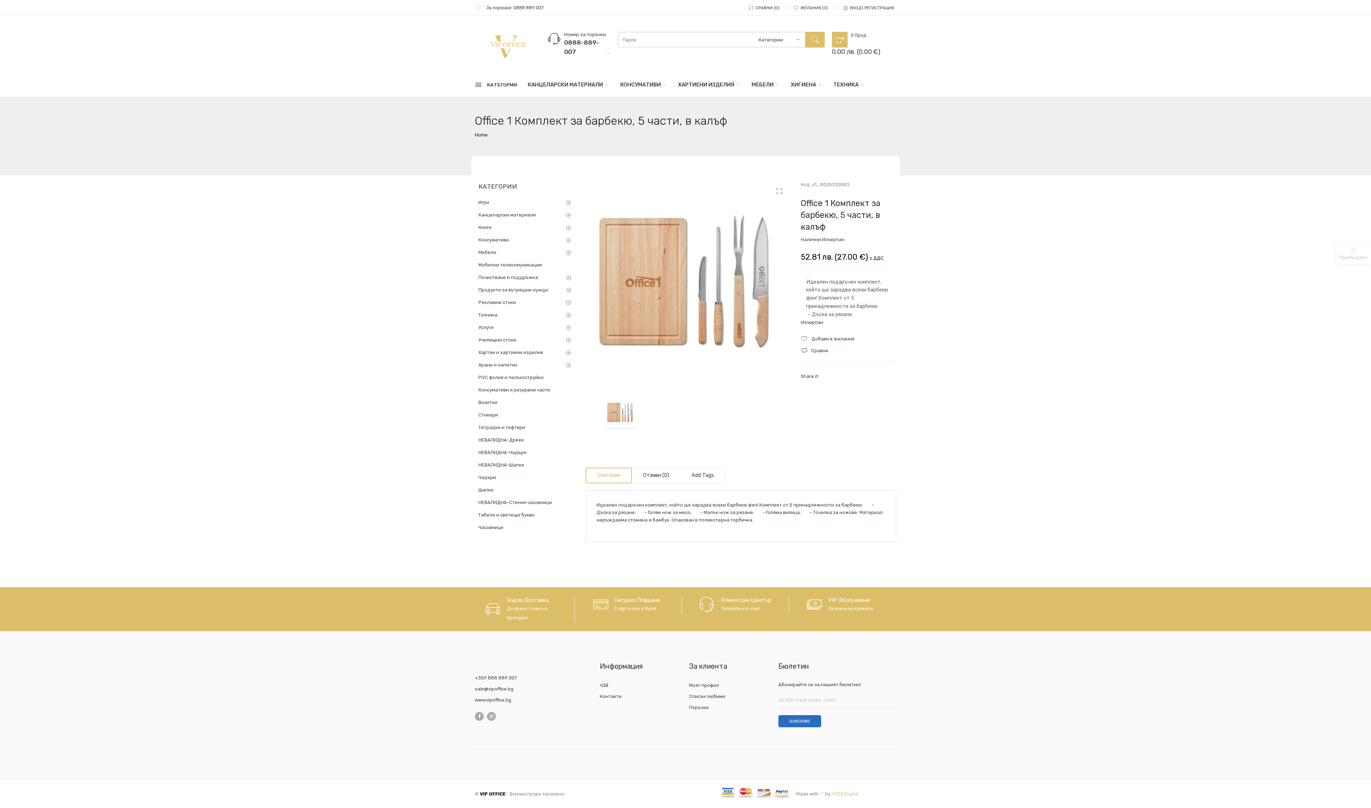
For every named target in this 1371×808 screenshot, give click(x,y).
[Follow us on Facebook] (479, 716)
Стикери (488, 415)
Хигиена (803, 84)
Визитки (487, 402)
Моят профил (704, 685)
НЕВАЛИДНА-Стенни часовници (515, 502)
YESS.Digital (845, 794)
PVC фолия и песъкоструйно (511, 377)
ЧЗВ (604, 685)
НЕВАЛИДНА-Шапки (501, 465)
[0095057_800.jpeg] (688, 283)
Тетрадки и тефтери (501, 427)
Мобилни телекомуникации (510, 265)
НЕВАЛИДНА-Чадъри (502, 452)
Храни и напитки (497, 365)
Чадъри (487, 477)
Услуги (485, 327)
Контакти (611, 696)
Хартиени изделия (706, 84)
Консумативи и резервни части (514, 390)
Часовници (490, 527)
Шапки (485, 490)
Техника (846, 84)
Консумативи (640, 84)
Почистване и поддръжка (508, 277)
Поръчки (699, 707)
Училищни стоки (497, 340)
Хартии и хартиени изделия (510, 352)
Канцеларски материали (565, 84)
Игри (483, 202)
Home (481, 135)
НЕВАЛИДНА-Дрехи (501, 440)
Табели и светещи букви (506, 515)
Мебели (763, 84)
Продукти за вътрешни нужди (513, 290)
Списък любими (707, 696)
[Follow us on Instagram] (491, 716)
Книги (485, 227)
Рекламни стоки (497, 302)
